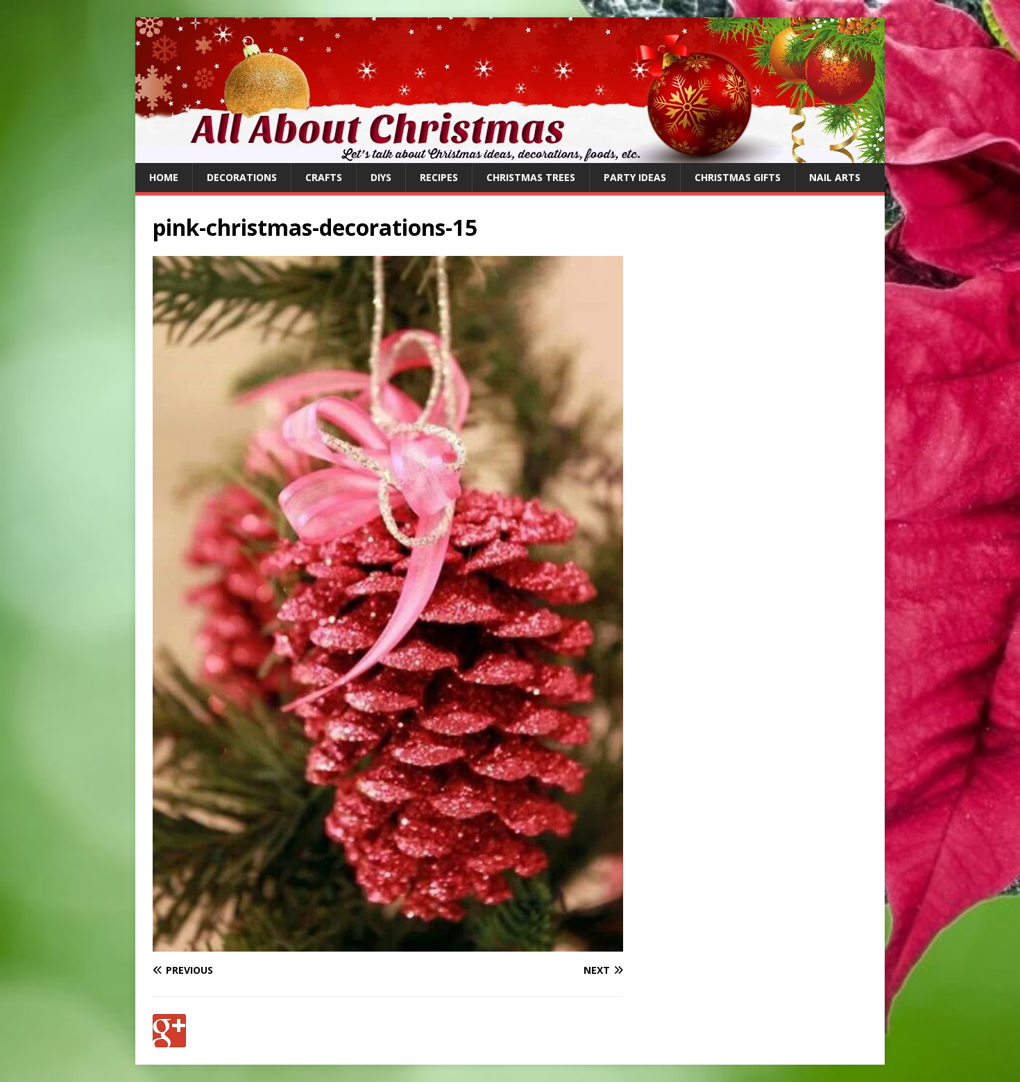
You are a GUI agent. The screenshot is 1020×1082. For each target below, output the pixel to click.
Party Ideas (635, 177)
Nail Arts (834, 177)
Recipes (439, 177)
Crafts (323, 177)
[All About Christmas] (510, 155)
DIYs (381, 177)
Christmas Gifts (738, 177)
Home (163, 177)
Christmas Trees (530, 177)
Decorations (242, 177)
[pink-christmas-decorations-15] (388, 943)
